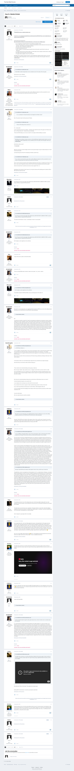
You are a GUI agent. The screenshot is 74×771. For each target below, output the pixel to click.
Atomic (9, 29)
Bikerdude (9, 179)
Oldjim (66, 20)
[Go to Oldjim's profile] (64, 21)
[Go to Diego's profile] (9, 503)
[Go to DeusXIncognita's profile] (9, 113)
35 (9, 38)
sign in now (27, 752)
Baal (9, 254)
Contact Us (37, 767)
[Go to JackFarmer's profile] (56, 73)
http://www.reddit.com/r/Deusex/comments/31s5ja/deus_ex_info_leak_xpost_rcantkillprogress (29, 41)
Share (42, 17)
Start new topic (38, 21)
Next (15, 26)
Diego (9, 499)
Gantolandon (9, 597)
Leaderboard (20, 7)
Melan (9, 89)
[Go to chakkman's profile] (9, 412)
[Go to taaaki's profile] (56, 80)
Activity (10, 5)
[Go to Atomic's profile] (6, 17)
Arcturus (9, 543)
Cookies (41, 767)
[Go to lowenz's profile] (9, 214)
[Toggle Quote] (15, 69)
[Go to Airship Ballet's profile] (9, 70)
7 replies (61, 98)
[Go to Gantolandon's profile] (9, 600)
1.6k (9, 75)
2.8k (9, 417)
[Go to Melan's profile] (9, 93)
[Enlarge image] (22, 32)
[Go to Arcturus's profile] (9, 547)
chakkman (9, 408)
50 (9, 605)
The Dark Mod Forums (9, 2)
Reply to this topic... (13, 756)
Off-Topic (14, 18)
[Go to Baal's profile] (9, 258)
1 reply (61, 84)
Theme (32, 767)
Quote (17, 62)
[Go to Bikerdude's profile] (9, 183)
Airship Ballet (9, 66)
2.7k (9, 219)
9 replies (61, 105)
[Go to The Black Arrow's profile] (56, 94)
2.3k (9, 552)
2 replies (62, 77)
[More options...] (51, 30)
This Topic (64, 5)
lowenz (9, 210)
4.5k (9, 98)
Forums (5, 7)
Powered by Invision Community (37, 769)
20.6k (10, 188)
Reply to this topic (47, 21)
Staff (9, 7)
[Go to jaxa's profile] (56, 87)
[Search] (69, 5)
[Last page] (17, 26)
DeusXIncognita (9, 109)
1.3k (9, 263)
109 (9, 118)
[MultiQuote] (15, 62)
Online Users (14, 7)
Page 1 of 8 (21, 26)
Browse (6, 5)
